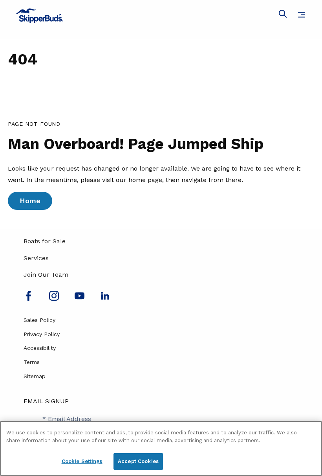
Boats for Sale (45, 241)
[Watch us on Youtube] (79, 298)
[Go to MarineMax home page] (161, 15)
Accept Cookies (138, 461)
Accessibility (40, 348)
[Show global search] (283, 15)
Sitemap (35, 376)
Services (36, 258)
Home (30, 201)
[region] (161, 448)
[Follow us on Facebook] (28, 298)
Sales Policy (39, 320)
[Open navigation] (301, 15)
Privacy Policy (42, 334)
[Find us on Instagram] (54, 298)
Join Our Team (46, 274)
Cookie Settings (82, 461)
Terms (32, 362)
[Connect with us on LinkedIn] (105, 298)
